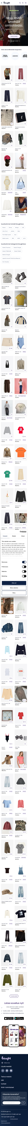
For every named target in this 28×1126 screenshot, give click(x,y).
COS (23, 227)
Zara (24, 83)
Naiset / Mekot (17, 251)
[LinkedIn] (7, 1070)
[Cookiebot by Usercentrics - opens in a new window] (20, 532)
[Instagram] (2, 1070)
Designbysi (22, 214)
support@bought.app (9, 1116)
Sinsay (10, 227)
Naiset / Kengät (17, 247)
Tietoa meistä (6, 1077)
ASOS (18, 238)
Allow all (14, 583)
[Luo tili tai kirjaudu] (23, 3)
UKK (2, 1080)
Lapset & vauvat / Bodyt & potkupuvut (11, 258)
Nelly (19, 231)
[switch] (24, 567)
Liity (23, 1102)
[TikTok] (11, 1070)
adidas (12, 231)
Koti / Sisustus (5, 261)
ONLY (13, 238)
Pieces (4, 227)
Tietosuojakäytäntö (5, 1123)
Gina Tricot (9, 417)
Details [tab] (14, 536)
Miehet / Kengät (6, 254)
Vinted (23, 527)
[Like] (11, 80)
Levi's (24, 238)
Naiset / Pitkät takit (6, 251)
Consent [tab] (5, 536)
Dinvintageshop (21, 395)
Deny (14, 592)
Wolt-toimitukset (7, 1087)
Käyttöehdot (4, 1121)
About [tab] (23, 536)
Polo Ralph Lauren (6, 234)
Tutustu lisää (14, 996)
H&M (24, 351)
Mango (17, 227)
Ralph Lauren (5, 238)
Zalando (9, 192)
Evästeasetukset (14, 1119)
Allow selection (14, 587)
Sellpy (10, 462)
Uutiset (3, 1084)
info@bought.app (16, 1114)
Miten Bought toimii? (13, 41)
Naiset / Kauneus (6, 247)
